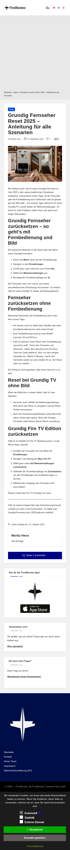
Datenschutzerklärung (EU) (18, 770)
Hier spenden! (15, 646)
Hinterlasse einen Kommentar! (24, 676)
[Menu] (47, 8)
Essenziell (31, 813)
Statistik (30, 817)
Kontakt (8, 757)
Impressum (9, 766)
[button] (17, 541)
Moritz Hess (20, 535)
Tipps (15, 92)
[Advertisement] (35, 54)
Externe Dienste (35, 822)
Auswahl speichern (35, 837)
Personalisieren (35, 846)
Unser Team (10, 761)
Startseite (7, 92)
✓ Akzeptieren (35, 829)
